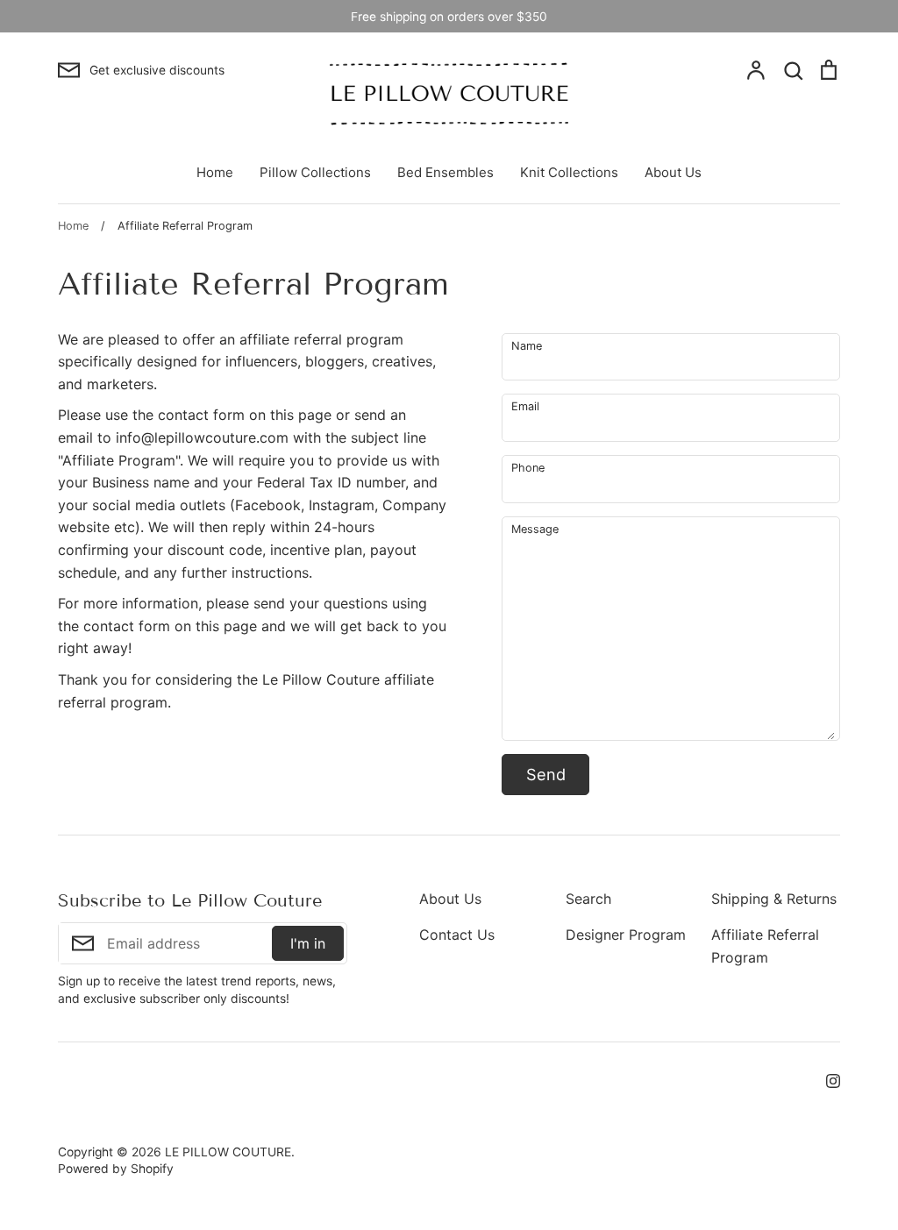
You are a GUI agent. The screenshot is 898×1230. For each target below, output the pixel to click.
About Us (673, 172)
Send (546, 774)
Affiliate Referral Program (765, 946)
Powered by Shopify (116, 1169)
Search (588, 898)
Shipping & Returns (774, 898)
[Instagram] (826, 1079)
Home (214, 172)
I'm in (307, 943)
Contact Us (457, 934)
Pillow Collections (315, 172)
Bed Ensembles (445, 172)
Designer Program (626, 934)
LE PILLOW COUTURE (228, 1152)
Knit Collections (569, 172)
